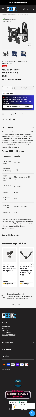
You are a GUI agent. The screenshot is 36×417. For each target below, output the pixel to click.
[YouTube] (12, 409)
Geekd (8, 369)
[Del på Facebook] (10, 119)
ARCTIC (4, 61)
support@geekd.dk (8, 335)
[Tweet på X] (6, 119)
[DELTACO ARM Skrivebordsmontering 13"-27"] (9, 255)
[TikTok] (19, 409)
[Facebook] (9, 409)
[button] (33, 9)
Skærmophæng (7, 63)
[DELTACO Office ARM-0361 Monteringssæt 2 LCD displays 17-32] (26, 255)
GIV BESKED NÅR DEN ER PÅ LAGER (18, 106)
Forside (4, 15)
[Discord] (25, 409)
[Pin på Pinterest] (14, 119)
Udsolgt (24, 88)
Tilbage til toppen (18, 305)
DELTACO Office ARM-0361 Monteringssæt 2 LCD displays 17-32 (26, 270)
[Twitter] (22, 409)
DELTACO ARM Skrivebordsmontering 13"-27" (9, 268)
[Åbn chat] (32, 413)
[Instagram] (16, 409)
